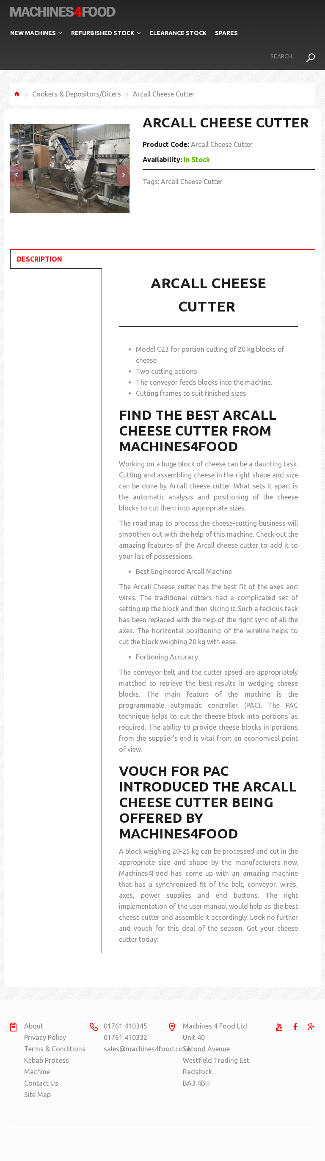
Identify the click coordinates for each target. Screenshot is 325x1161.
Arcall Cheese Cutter (192, 181)
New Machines (33, 33)
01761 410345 (125, 1026)
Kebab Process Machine (46, 1066)
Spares (226, 33)
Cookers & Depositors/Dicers (76, 94)
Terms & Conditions (54, 1049)
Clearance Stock (178, 33)
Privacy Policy (45, 1037)
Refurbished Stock (102, 33)
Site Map (37, 1094)
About (33, 1026)
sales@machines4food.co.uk (136, 1049)
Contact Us (41, 1083)
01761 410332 (125, 1037)
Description (39, 259)
